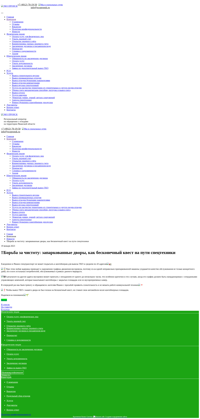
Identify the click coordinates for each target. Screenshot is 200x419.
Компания (11, 19)
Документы (12, 105)
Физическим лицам (16, 34)
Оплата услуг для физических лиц (28, 36)
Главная (10, 17)
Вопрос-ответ (13, 107)
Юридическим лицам (16, 56)
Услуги (10, 73)
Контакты (11, 110)
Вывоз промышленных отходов (26, 78)
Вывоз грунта (18, 93)
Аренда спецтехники (22, 100)
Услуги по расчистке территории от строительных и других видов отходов (47, 88)
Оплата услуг (18, 61)
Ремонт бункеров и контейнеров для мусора (32, 102)
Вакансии (16, 27)
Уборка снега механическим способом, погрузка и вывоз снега (41, 90)
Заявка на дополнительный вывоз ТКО (30, 68)
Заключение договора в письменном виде (31, 46)
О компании (17, 22)
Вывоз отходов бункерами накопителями (31, 80)
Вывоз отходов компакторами (26, 83)
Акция (15, 53)
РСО (9, 71)
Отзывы (15, 24)
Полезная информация (12, 372)
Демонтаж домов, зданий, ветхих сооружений (33, 97)
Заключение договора (22, 66)
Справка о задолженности (24, 51)
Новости (16, 31)
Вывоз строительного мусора (25, 75)
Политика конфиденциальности (27, 29)
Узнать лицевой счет (21, 39)
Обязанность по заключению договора (30, 58)
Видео (4, 300)
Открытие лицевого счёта (24, 41)
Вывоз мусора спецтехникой (25, 85)
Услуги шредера (19, 95)
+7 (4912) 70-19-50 (27, 4)
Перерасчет (17, 49)
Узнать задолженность (22, 63)
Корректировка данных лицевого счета (30, 44)
